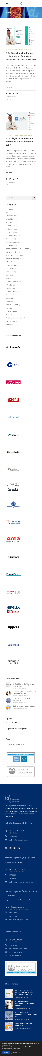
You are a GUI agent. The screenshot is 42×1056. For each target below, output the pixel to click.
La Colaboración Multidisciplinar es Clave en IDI (24, 699)
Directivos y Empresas (14, 255)
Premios (30, 50)
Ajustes (15, 1052)
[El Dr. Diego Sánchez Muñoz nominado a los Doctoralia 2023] (21, 121)
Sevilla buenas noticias (14, 318)
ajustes (17, 1049)
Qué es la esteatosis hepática (24, 706)
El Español (9, 262)
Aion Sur (9, 222)
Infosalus (9, 285)
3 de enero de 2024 (12, 135)
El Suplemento (11, 265)
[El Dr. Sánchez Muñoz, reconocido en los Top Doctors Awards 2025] (8, 684)
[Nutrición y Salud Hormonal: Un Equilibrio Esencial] (8, 693)
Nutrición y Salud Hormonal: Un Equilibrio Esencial (24, 692)
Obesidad (9, 298)
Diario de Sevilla (11, 252)
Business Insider (12, 229)
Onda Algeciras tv (12, 305)
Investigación (10, 288)
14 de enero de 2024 (12, 50)
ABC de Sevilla (11, 216)
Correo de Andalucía (13, 242)
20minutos (10, 209)
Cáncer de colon (11, 235)
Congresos (9, 239)
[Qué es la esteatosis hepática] (8, 707)
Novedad (9, 295)
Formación (9, 272)
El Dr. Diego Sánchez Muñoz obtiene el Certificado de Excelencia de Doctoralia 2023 (21, 56)
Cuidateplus (10, 245)
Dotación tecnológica (13, 259)
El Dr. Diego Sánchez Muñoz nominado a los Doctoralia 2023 (19, 141)
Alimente (9, 226)
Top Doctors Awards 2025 (16, 744)
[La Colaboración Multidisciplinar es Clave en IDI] (8, 700)
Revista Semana (12, 311)
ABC (7, 212)
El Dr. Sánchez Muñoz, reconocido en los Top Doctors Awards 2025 (24, 684)
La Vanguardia (11, 291)
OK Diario (9, 301)
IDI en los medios (12, 282)
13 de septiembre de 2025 (21, 708)
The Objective (11, 321)
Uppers (8, 324)
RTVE (7, 315)
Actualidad (23, 50)
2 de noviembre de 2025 (20, 695)
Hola (7, 278)
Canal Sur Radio (11, 232)
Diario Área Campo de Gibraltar (17, 249)
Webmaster (11, 97)
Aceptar (6, 1052)
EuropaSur (9, 268)
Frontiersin (10, 275)
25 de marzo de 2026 (19, 688)
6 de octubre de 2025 (19, 702)
